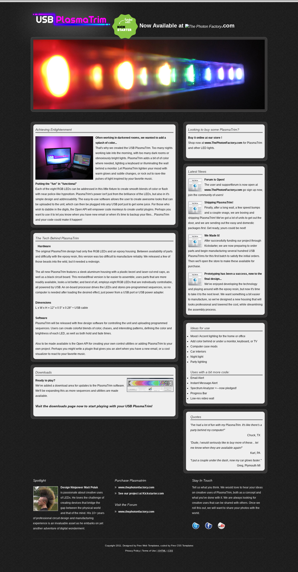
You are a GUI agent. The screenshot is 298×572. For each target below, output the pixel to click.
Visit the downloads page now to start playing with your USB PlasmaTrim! (93, 406)
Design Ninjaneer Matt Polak (79, 487)
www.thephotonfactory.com (136, 487)
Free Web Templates (148, 545)
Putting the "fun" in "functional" (56, 183)
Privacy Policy (132, 550)
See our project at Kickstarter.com (141, 493)
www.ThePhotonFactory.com (223, 142)
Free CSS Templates (182, 545)
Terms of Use (149, 550)
